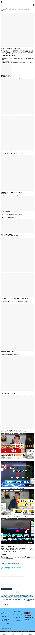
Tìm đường (4, 634)
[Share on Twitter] (17, 592)
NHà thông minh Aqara (10, 597)
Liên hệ (29, 631)
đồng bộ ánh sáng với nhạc (24, 596)
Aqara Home (8, 75)
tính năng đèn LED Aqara (17, 597)
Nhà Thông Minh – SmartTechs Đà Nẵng (12, 563)
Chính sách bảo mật (16, 617)
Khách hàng (17, 631)
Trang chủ (6, 631)
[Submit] (33, 5)
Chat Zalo (13, 634)
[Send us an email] (27, 613)
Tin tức (13, 595)
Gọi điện (22, 634)
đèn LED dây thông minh (9, 596)
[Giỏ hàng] (33, 2)
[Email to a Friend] (19, 592)
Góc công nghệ (9, 595)
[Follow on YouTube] (29, 613)
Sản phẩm (13, 631)
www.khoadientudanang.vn (6, 628)
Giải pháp (10, 631)
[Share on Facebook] (16, 592)
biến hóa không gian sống (27, 595)
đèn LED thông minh (17, 596)
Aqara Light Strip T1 (20, 595)
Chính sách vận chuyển (17, 620)
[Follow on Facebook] (25, 613)
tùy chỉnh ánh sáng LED (24, 597)
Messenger (30, 634)
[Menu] (1, 2)
